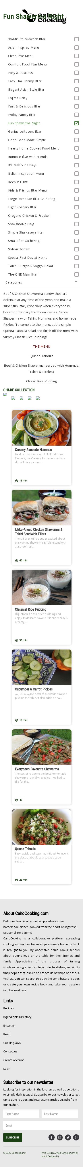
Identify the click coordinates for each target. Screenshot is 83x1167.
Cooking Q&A (12, 1043)
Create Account (13, 1060)
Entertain (9, 1025)
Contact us (10, 1051)
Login (6, 1069)
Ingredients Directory (17, 1017)
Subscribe (12, 1137)
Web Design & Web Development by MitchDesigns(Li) (60, 1154)
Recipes (8, 1008)
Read (6, 1034)
